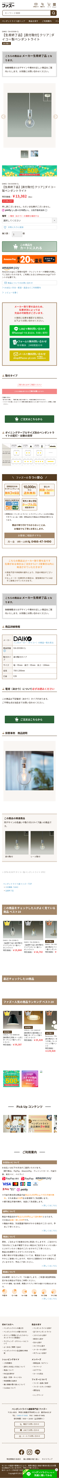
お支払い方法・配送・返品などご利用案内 (22, 287)
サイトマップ (47, 1459)
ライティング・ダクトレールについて (16, 1342)
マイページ (37, 1366)
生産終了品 (9, 890)
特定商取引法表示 (10, 1381)
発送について (9, 1370)
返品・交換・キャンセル (13, 1377)
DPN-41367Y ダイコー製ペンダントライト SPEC (25, 872)
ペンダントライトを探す (42, 1328)
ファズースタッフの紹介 (42, 1386)
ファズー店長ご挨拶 (40, 1383)
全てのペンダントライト (42, 1331)
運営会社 (36, 1390)
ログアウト (37, 1370)
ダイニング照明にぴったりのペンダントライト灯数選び (16, 1336)
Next (54, 115)
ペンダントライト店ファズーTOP (17, 883)
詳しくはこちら (50, 1205)
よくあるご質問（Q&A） (13, 1347)
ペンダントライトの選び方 (13, 1328)
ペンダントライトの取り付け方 (15, 1331)
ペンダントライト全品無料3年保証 (16, 1351)
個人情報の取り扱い (31, 1459)
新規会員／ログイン (40, 1363)
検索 (53, 12)
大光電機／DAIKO (11, 887)
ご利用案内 (47, 21)
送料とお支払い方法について (14, 1366)
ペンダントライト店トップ (13, 21)
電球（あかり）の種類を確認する (24, 215)
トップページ (38, 1395)
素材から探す (38, 1339)
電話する (43, 5)
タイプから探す (39, 1346)
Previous (2, 115)
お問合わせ (36, 5)
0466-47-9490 (41, 541)
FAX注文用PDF (9, 1373)
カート (49, 5)
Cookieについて (10, 1388)
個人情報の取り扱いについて (14, 1384)
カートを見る (38, 1373)
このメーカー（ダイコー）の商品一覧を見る (34, 642)
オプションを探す (40, 1353)
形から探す (37, 1342)
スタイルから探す (40, 1335)
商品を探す (33, 21)
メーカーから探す (40, 1349)
